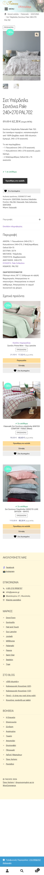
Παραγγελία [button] (21, 360)
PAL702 (13, 202)
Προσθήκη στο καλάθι (15, 181)
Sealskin (9, 660)
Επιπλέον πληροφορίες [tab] (12, 226)
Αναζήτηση (22, 871)
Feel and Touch (12, 627)
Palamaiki (25, 14)
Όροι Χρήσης (11, 759)
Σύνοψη (22, 365)
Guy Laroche (11, 632)
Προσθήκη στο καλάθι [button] (21, 443)
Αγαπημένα (10, 731)
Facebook (10, 567)
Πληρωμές (10, 750)
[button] (37, 34)
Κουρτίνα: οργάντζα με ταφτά (18, 700)
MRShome (10, 641)
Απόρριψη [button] (7, 863)
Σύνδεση (9, 727)
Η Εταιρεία (10, 717)
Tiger (8, 664)
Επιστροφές (11, 745)
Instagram (10, 571)
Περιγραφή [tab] (7, 219)
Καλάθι (34, 869)
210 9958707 (35, 860)
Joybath (9, 636)
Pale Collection (31, 202)
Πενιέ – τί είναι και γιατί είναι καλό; (21, 695)
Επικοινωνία (11, 722)
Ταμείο (9, 736)
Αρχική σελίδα (13, 14)
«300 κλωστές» (12, 681)
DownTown (11, 617)
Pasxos (9, 650)
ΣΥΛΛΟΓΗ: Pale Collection (14, 263)
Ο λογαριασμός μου (7, 871)
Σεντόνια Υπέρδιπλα (29, 199)
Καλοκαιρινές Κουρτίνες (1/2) (18, 691)
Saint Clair (10, 655)
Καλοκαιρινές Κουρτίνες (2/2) (18, 686)
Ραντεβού (10, 764)
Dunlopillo (10, 622)
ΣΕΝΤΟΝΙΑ (35, 14)
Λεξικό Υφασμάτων (14, 755)
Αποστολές (10, 741)
